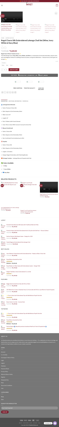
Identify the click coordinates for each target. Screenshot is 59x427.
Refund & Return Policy (7, 374)
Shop (2, 382)
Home (2, 38)
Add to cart (14, 69)
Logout (3, 363)
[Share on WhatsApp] (2, 92)
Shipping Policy (5, 380)
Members (3, 366)
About (20, 422)
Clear (56, 61)
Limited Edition (10, 38)
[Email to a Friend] (10, 92)
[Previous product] (5, 48)
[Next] (55, 17)
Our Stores (26, 422)
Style (2, 399)
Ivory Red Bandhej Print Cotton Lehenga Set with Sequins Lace (10, 208)
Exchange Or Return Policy (7, 357)
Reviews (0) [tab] (25, 101)
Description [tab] (4, 101)
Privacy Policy (4, 371)
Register (3, 377)
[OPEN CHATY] (55, 423)
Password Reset (5, 368)
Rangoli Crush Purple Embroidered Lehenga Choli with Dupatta (28, 211)
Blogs (2, 396)
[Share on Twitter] (7, 92)
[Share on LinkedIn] (15, 92)
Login (2, 360)
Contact (35, 422)
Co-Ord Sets (4, 354)
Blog (31, 422)
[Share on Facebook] (5, 92)
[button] (2, 5)
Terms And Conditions (6, 385)
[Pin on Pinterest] (13, 92)
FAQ (39, 422)
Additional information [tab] (15, 101)
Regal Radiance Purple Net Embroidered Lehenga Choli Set (49, 195)
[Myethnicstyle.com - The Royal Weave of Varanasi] (29, 5)
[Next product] (2, 48)
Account (3, 352)
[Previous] (1, 199)
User (2, 388)
